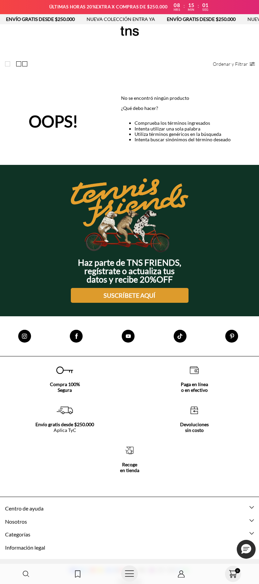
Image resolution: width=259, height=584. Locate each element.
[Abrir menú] (129, 573)
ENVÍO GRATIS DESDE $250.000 (193, 19)
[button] (26, 574)
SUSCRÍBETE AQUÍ (129, 295)
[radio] (9, 63)
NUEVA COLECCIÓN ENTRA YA (113, 19)
